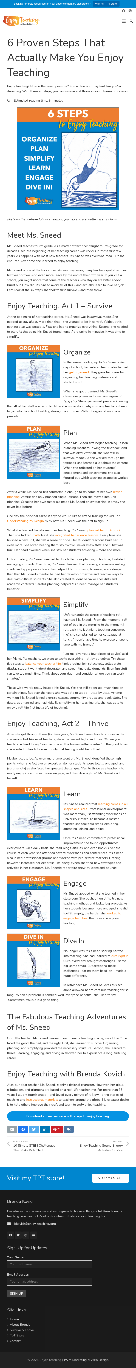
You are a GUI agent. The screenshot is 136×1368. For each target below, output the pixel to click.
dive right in (119, 956)
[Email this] (12, 1129)
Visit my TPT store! (106, 3)
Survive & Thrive (22, 1330)
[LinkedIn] (33, 1235)
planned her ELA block (103, 530)
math (36, 535)
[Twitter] (18, 1235)
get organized (79, 372)
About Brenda (20, 1324)
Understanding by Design (25, 521)
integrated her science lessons (76, 535)
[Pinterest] (130, 11)
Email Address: (18, 1274)
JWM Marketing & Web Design (86, 1360)
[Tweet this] (34, 1129)
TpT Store (17, 1335)
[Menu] (124, 21)
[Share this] (23, 1129)
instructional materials (42, 1100)
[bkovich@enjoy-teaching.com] (10, 1223)
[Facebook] (123, 11)
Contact (15, 1341)
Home (14, 1319)
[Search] (131, 21)
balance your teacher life (43, 663)
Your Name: (15, 1257)
